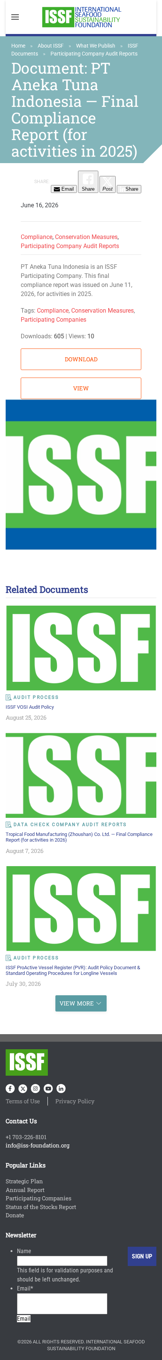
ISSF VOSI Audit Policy (30, 707)
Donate (15, 1215)
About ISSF (51, 46)
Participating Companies (53, 319)
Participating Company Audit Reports (94, 54)
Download (81, 359)
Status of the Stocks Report (41, 1206)
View (81, 388)
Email (25, 1288)
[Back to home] (81, 17)
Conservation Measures (86, 237)
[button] (15, 17)
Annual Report (25, 1189)
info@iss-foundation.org (37, 1145)
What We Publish (95, 46)
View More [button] (77, 1003)
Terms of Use (23, 1101)
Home (18, 46)
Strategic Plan (24, 1181)
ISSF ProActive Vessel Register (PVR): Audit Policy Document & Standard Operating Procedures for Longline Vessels (73, 970)
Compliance (36, 237)
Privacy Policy (75, 1101)
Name (24, 1251)
